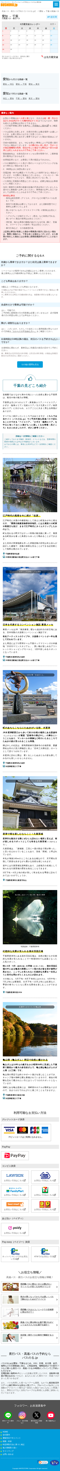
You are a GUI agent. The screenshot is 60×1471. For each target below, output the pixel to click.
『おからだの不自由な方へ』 (24, 331)
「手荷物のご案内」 (39, 126)
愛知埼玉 (8, 84)
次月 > (53, 24)
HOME (5, 1432)
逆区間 (53, 17)
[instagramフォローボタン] (22, 1415)
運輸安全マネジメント (12, 1438)
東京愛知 (34, 98)
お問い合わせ (8, 1454)
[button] (42, 1463)
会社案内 (6, 1435)
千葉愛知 (21, 98)
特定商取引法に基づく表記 (13, 1445)
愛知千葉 (21, 84)
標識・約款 (7, 1441)
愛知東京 (34, 84)
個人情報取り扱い (10, 1448)
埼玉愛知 (8, 98)
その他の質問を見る (30, 364)
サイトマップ (8, 1451)
